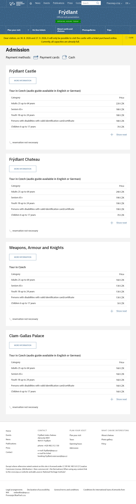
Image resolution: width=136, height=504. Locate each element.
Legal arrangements (14, 489)
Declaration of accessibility (38, 489)
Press (70, 3)
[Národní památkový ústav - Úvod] (16, 3)
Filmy (103, 443)
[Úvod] (30, 3)
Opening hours (76, 443)
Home (8, 431)
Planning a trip (114, 3)
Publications (58, 3)
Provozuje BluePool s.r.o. (16, 495)
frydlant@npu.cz (50, 450)
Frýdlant (68, 12)
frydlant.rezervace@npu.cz (56, 456)
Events (47, 3)
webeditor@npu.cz (21, 492)
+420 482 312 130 (51, 445)
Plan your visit (75, 435)
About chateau (107, 435)
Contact (79, 3)
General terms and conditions (66, 489)
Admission (74, 448)
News (37, 3)
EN (127, 3)
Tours (72, 439)
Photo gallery (106, 439)
